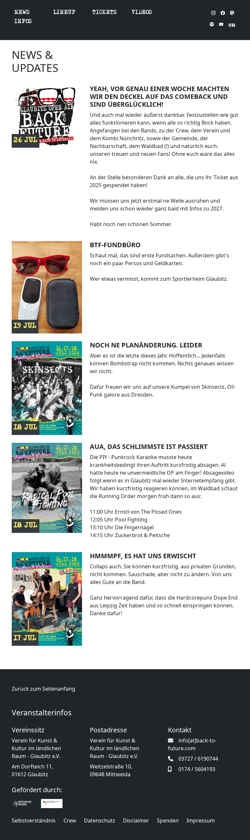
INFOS (23, 22)
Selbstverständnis (34, 820)
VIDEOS (142, 13)
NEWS (22, 13)
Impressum (201, 820)
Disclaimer (136, 820)
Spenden (168, 820)
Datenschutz (99, 820)
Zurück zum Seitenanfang (43, 688)
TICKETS (104, 13)
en (232, 25)
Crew (69, 820)
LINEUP (64, 13)
